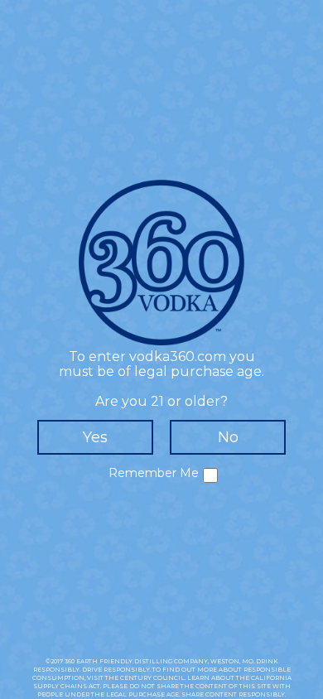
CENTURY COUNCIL (152, 678)
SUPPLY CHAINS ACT (66, 686)
